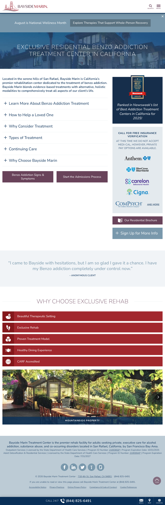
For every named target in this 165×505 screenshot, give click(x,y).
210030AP (135, 453)
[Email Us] (141, 501)
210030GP (114, 450)
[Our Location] (150, 501)
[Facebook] (64, 467)
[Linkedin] (73, 467)
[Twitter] (82, 467)
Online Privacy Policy (77, 487)
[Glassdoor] (100, 467)
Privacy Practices (57, 487)
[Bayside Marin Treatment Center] (50, 6)
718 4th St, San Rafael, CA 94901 (95, 476)
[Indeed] (91, 467)
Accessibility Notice (37, 487)
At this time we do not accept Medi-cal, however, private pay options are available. (137, 144)
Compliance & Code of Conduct (103, 487)
